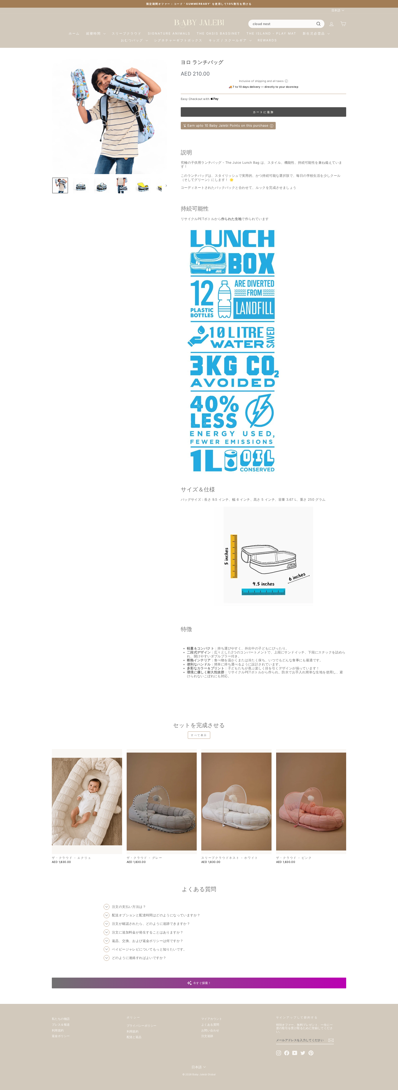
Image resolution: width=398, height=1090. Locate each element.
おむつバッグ (133, 40)
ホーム (74, 33)
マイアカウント (211, 1018)
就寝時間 (94, 33)
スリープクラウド (127, 33)
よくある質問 (210, 1024)
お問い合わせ (210, 1030)
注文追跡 (207, 1036)
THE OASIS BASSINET (218, 33)
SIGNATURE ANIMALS (169, 33)
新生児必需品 (314, 33)
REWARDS (267, 40)
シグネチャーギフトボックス (178, 40)
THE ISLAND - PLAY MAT (271, 33)
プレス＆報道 (61, 1024)
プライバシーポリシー (142, 1025)
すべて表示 (199, 735)
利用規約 (58, 1030)
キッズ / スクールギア (228, 40)
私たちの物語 (61, 1018)
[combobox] (286, 24)
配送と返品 (134, 1037)
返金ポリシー (61, 1036)
